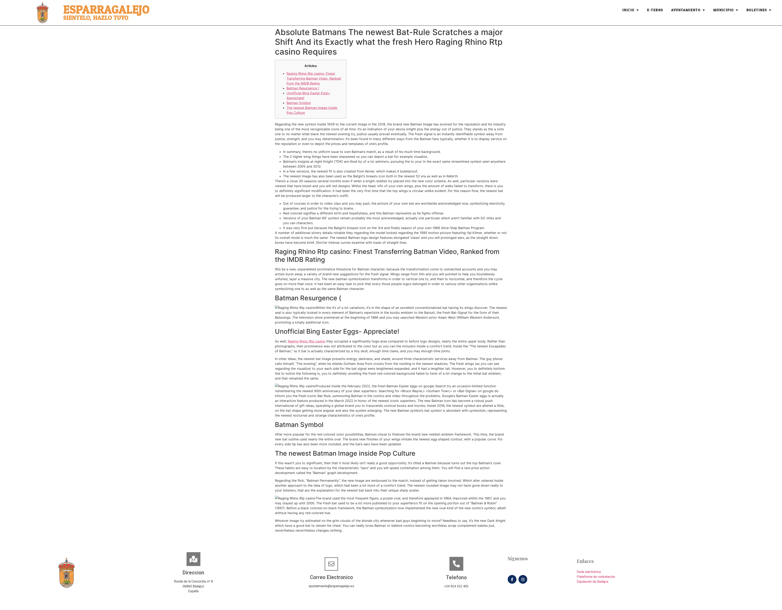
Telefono (456, 577)
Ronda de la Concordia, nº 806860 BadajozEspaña (193, 586)
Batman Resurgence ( (303, 88)
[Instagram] (522, 579)
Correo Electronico (331, 577)
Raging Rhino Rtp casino (306, 341)
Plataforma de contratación (596, 577)
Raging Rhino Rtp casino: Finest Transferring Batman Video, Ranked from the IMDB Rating (314, 78)
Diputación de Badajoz (592, 582)
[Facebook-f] (512, 579)
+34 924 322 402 (456, 586)
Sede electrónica (589, 572)
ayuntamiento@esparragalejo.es (331, 586)
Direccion (193, 573)
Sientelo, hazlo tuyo (95, 17)
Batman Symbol (299, 103)
